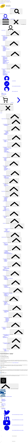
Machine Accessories (6, 294)
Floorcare (4, 39)
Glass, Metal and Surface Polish (7, 148)
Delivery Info (3, 399)
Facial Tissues (4, 49)
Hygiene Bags (5, 250)
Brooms (5, 267)
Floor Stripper (5, 169)
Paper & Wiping (3, 191)
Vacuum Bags (5, 295)
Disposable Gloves (6, 317)
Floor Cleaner (5, 166)
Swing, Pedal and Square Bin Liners (8, 253)
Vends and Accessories (6, 335)
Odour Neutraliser (6, 151)
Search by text (1, 13)
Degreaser (5, 147)
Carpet (5, 167)
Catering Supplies (5, 61)
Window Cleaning (6, 279)
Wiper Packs (5, 200)
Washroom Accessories (5, 337)
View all (4, 36)
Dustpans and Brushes (6, 268)
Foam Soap (7, 131)
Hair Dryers (4, 71)
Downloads (3, 405)
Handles (5, 303)
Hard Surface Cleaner (6, 149)
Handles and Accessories (7, 304)
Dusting (5, 276)
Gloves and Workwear (5, 63)
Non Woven (5, 261)
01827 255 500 (3, 408)
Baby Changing (4, 73)
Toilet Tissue (4, 48)
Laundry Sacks (6, 251)
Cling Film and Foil (6, 285)
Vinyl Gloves (7, 318)
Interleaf (7, 229)
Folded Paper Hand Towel (7, 228)
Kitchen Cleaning (5, 38)
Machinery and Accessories (6, 62)
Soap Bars (7, 132)
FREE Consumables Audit (15, 91)
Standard (5, 209)
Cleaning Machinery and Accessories (8, 293)
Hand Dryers (4, 328)
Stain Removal (6, 184)
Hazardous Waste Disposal (6, 60)
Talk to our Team (3, 403)
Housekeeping (4, 275)
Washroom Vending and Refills (6, 334)
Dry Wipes (4, 196)
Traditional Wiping (5, 47)
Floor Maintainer (6, 168)
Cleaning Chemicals (4, 35)
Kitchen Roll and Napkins (7, 287)
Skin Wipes (5, 199)
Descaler (5, 160)
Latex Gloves (7, 320)
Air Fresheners (4, 175)
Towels (5, 349)
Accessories (5, 277)
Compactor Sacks (6, 244)
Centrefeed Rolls (6, 197)
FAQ (2, 404)
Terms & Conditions (4, 400)
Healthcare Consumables (7, 343)
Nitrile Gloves (7, 319)
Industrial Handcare (6, 133)
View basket (12, 102)
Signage (4, 59)
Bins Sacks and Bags (5, 57)
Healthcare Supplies (5, 74)
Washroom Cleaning (5, 37)
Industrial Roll (5, 198)
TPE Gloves (7, 321)
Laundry (4, 40)
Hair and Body (6, 125)
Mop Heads (5, 302)
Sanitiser (5, 140)
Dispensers (5, 260)
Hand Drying (4, 223)
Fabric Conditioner (6, 185)
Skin (4, 217)
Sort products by (2, 355)
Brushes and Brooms (5, 58)
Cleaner (5, 158)
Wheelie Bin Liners (6, 252)
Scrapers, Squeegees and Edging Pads (8, 278)
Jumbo (5, 207)
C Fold (6, 230)
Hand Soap (5, 130)
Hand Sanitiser (6, 134)
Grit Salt (4, 72)
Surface (5, 141)
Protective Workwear (6, 311)
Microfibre (5, 259)
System (5, 208)
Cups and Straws (6, 286)
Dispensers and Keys (6, 177)
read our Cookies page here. (15, 362)
